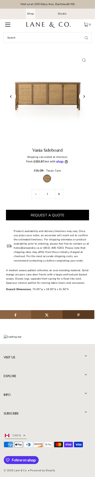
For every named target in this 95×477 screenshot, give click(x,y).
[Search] (86, 37)
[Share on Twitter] (47, 314)
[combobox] (47, 37)
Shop (30, 13)
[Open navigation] (7, 24)
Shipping (32, 157)
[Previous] (11, 96)
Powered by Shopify (42, 470)
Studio (62, 13)
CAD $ (17, 435)
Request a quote (48, 215)
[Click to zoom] (84, 60)
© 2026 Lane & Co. (15, 470)
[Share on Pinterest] (78, 314)
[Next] (84, 96)
